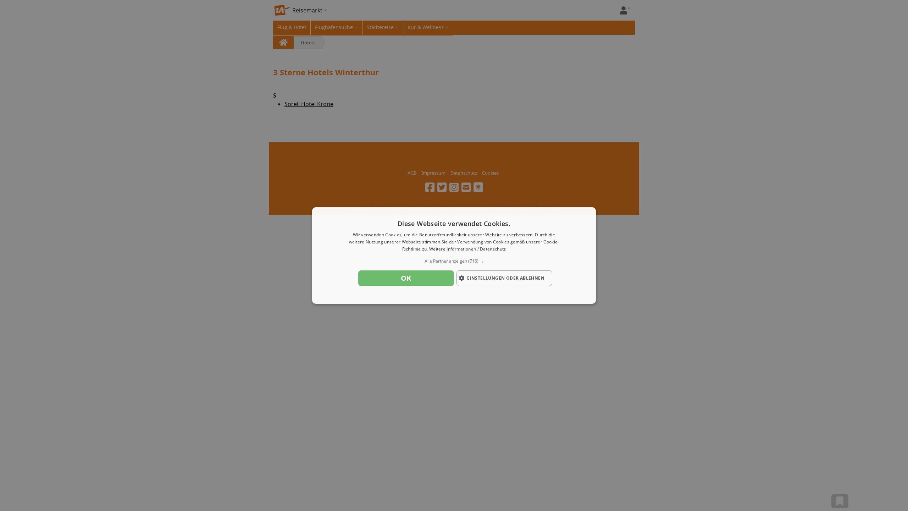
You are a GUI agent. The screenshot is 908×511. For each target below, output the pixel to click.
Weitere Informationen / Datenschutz (467, 249)
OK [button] (406, 278)
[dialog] (454, 255)
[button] (454, 261)
